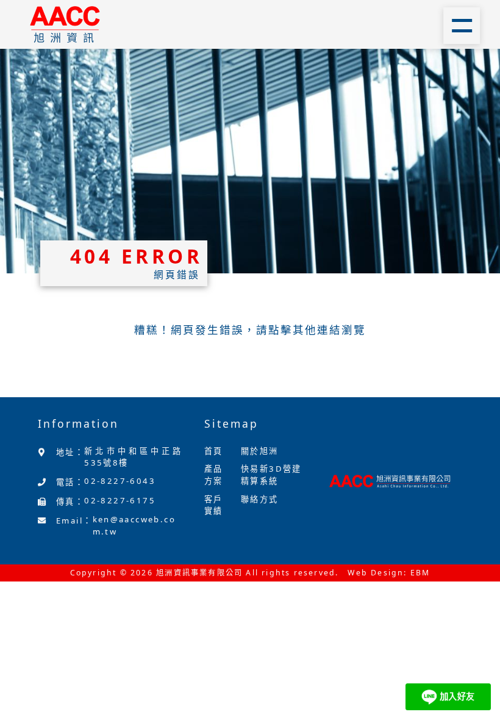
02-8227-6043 (119, 480)
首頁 (213, 450)
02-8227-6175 (119, 500)
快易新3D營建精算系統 (271, 474)
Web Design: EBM (389, 572)
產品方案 (213, 474)
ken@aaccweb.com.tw (134, 525)
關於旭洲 (260, 450)
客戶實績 (213, 505)
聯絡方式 (260, 499)
